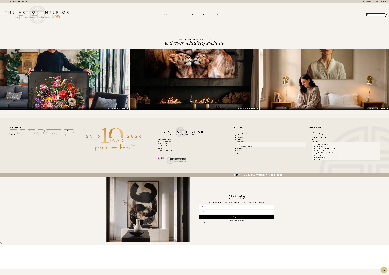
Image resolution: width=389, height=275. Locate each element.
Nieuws (239, 136)
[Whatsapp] (160, 152)
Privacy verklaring (317, 134)
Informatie (315, 141)
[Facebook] (166, 152)
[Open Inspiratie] (211, 15)
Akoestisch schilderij (247, 146)
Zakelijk (383, 1)
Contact (239, 154)
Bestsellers (13, 131)
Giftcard (239, 139)
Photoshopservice (366, 1)
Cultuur (41, 131)
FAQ (238, 152)
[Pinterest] (177, 152)
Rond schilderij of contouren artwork (326, 156)
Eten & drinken (60, 135)
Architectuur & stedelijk (27, 135)
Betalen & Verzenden (318, 136)
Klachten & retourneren (319, 137)
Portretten (13, 135)
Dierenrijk (31, 131)
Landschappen (69, 131)
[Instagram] (172, 152)
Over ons (240, 137)
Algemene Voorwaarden (319, 132)
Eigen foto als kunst (243, 134)
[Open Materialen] (186, 15)
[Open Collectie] (172, 15)
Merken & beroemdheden (53, 131)
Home (239, 132)
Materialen (240, 141)
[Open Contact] (224, 15)
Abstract (40, 135)
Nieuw (22, 131)
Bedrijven (240, 150)
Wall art (318, 159)
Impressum (315, 139)
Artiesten (376, 1)
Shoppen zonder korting (237, 220)
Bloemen (49, 135)
